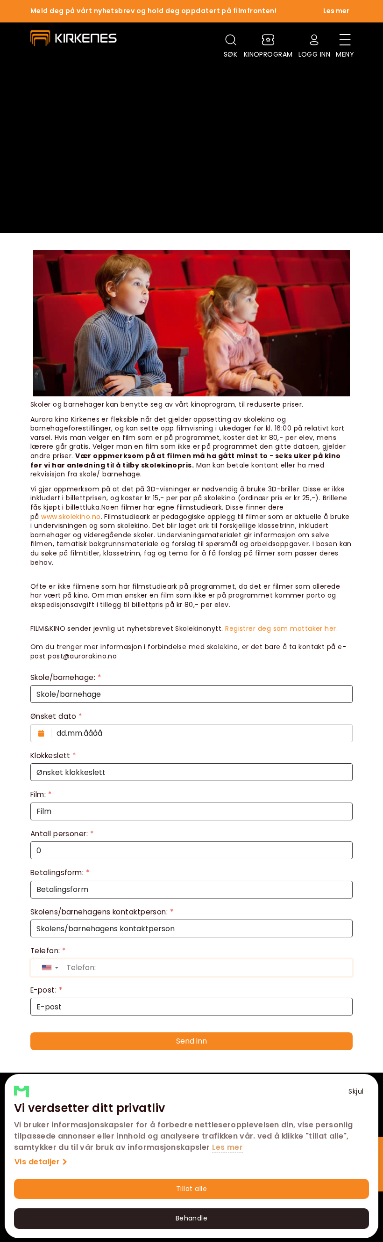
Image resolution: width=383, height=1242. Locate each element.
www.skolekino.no (70, 516)
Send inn (191, 1041)
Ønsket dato (56, 716)
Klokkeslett (53, 755)
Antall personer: (61, 834)
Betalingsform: (59, 872)
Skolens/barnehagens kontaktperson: (101, 912)
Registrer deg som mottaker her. (281, 628)
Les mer (227, 1147)
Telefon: (48, 951)
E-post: (46, 990)
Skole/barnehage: (65, 677)
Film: (40, 794)
